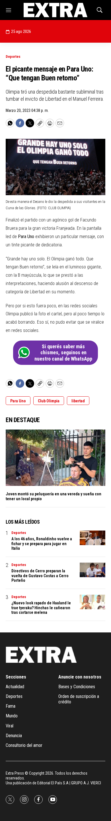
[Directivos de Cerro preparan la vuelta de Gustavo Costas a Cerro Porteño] (92, 570)
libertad (78, 401)
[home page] (55, 10)
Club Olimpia (48, 401)
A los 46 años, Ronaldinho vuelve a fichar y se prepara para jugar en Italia (41, 544)
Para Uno (18, 401)
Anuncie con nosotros (79, 677)
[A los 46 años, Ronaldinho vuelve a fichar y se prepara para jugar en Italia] (92, 538)
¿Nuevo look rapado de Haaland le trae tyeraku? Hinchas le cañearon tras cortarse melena (41, 608)
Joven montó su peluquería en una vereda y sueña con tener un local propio (53, 496)
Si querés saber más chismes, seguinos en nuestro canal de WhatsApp (63, 352)
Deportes (13, 56)
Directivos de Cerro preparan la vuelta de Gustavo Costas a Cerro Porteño (40, 576)
